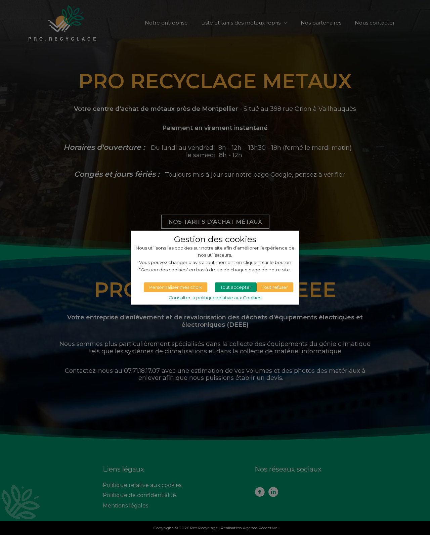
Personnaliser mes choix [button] (175, 287)
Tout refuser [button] (275, 287)
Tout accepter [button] (235, 287)
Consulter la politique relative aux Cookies (215, 297)
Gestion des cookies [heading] (215, 239)
